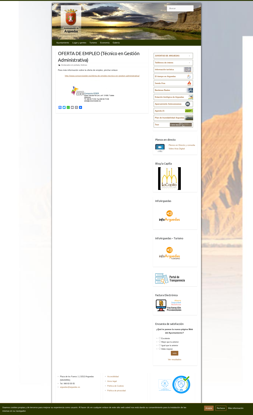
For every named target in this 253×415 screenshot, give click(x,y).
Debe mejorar (167, 349)
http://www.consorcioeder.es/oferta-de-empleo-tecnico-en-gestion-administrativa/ (102, 76)
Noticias (84, 65)
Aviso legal (112, 381)
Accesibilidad (113, 376)
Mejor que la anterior (170, 342)
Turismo (93, 42)
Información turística (164, 69)
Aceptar (209, 408)
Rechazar (221, 408)
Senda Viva (160, 83)
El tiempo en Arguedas (165, 76)
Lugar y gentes (79, 42)
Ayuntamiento (62, 42)
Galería (116, 42)
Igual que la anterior (169, 345)
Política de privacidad (116, 391)
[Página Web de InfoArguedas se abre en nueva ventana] (169, 206)
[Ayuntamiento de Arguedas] (68, 21)
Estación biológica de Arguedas (169, 97)
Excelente (165, 338)
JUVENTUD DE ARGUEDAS (167, 56)
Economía (105, 42)
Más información (235, 408)
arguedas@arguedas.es (70, 387)
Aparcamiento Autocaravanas (168, 104)
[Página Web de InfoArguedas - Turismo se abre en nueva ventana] (169, 244)
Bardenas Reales (162, 90)
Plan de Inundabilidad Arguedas (169, 118)
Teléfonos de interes (164, 63)
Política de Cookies (115, 386)
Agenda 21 (159, 111)
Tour (157, 125)
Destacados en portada (70, 65)
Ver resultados (174, 359)
